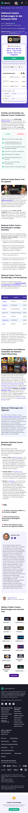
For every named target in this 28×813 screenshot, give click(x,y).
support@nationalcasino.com (19, 101)
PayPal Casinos (17, 717)
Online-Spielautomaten (10, 387)
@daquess (12, 481)
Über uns (3, 738)
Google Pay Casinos (18, 715)
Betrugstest (18, 753)
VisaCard (4, 305)
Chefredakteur (14, 738)
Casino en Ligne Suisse (7, 779)
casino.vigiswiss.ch (10, 688)
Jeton (4, 316)
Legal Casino (4, 718)
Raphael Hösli (9, 23)
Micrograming (14, 383)
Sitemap (3, 756)
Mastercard (5, 320)
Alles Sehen (14, 675)
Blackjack (4, 390)
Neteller (4, 301)
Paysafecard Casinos (19, 724)
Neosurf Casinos (18, 726)
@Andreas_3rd (17, 471)
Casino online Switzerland (7, 781)
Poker (9, 390)
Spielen (14, 58)
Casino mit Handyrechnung (5, 721)
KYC (12, 747)
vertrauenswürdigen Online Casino (11, 416)
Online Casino (4, 734)
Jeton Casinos (17, 719)
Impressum (4, 747)
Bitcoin (4, 309)
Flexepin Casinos (18, 722)
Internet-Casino (6, 121)
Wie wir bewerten (6, 753)
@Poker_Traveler (17, 457)
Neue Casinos (4, 716)
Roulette (23, 388)
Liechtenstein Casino (6, 714)
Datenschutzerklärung (7, 750)
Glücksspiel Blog (5, 732)
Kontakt (14, 741)
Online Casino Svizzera (6, 780)
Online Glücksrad (5, 709)
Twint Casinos (17, 711)
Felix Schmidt (21, 28)
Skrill (3, 324)
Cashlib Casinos (18, 713)
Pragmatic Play (6, 383)
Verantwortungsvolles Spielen (9, 744)
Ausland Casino (5, 711)
